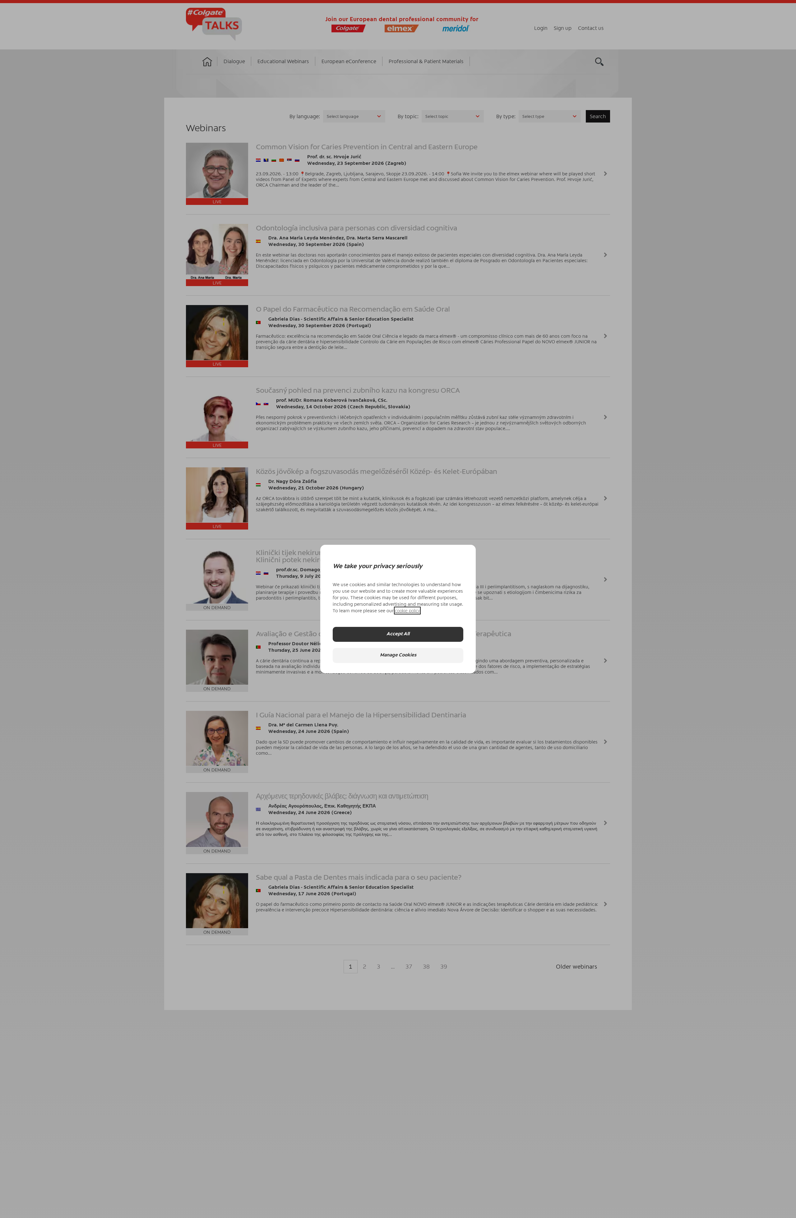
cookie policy (407, 611)
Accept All (398, 634)
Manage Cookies (398, 655)
